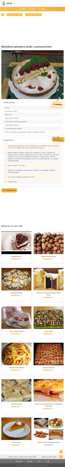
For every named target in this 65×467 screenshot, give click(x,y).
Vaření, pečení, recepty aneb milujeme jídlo (22, 457)
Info (39, 461)
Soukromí (18, 461)
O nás (48, 461)
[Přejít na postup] (61, 457)
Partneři (29, 461)
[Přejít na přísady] (61, 452)
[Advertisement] (32, 30)
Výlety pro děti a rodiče (49, 457)
